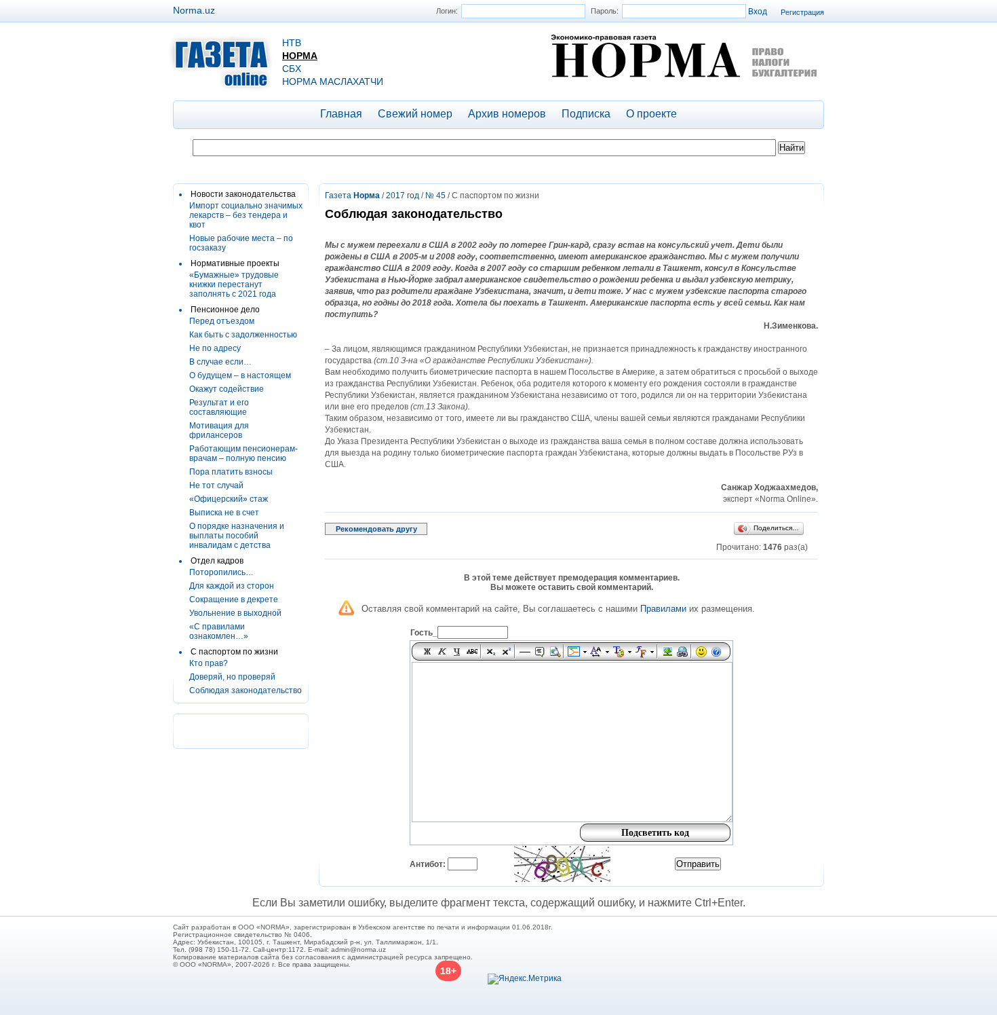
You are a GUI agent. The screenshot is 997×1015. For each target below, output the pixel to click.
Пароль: (605, 11)
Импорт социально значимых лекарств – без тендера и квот (245, 215)
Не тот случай (216, 485)
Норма (299, 55)
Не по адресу (215, 348)
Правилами (663, 609)
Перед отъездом (221, 321)
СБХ (291, 68)
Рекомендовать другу (376, 529)
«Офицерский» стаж (228, 499)
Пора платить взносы (231, 472)
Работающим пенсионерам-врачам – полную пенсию (243, 453)
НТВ (291, 42)
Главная (341, 113)
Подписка (586, 113)
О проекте (651, 113)
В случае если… (220, 362)
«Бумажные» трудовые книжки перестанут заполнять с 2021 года (234, 284)
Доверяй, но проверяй (232, 677)
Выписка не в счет (224, 512)
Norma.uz (194, 10)
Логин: (447, 11)
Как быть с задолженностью (243, 334)
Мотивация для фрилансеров (219, 430)
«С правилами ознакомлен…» (218, 631)
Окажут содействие (226, 389)
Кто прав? (208, 663)
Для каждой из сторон (231, 586)
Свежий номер (415, 113)
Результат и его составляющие (219, 407)
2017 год (402, 195)
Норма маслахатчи (332, 81)
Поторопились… (221, 572)
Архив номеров (507, 113)
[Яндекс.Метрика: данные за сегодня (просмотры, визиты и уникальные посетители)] (525, 979)
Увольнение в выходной (235, 613)
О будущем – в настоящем (240, 375)
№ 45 (435, 195)
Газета (352, 195)
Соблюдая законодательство (245, 690)
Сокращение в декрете (233, 599)
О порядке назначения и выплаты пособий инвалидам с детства (236, 535)
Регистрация (802, 12)
